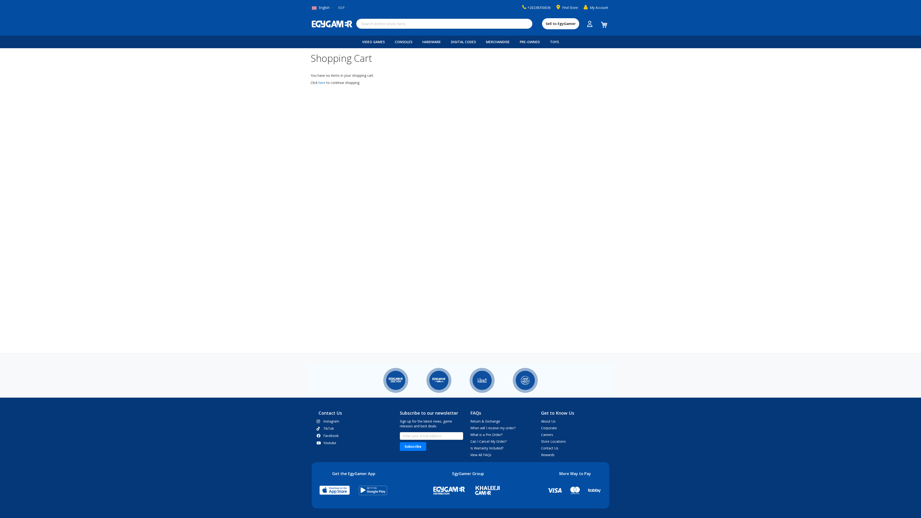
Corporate (549, 428)
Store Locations (553, 441)
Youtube (329, 443)
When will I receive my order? (492, 428)
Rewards (548, 455)
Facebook (331, 435)
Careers (547, 434)
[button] (343, 8)
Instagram (331, 421)
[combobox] (444, 24)
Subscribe (413, 446)
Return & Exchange (485, 421)
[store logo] (332, 24)
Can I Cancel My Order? (488, 441)
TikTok (328, 428)
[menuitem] (374, 41)
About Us (548, 421)
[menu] (460, 41)
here (322, 82)
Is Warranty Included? (486, 448)
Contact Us (549, 448)
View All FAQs (480, 455)
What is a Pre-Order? (486, 434)
